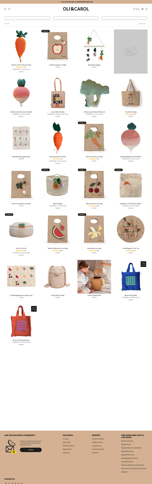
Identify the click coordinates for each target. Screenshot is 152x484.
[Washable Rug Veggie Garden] (21, 138)
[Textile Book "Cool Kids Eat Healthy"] (131, 185)
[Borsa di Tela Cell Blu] (131, 277)
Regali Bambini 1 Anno (127, 455)
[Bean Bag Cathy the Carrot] (58, 138)
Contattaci (95, 452)
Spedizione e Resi (97, 442)
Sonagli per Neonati (127, 461)
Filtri (7, 23)
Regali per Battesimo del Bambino (131, 448)
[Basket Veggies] (58, 185)
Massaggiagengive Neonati (129, 458)
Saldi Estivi (124, 472)
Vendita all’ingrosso (69, 446)
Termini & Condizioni (98, 439)
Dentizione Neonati (127, 441)
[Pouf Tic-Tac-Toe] (21, 230)
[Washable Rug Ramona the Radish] (131, 138)
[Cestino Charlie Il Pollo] (94, 277)
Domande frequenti (98, 449)
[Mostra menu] (5, 9)
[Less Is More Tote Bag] (58, 93)
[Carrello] (147, 9)
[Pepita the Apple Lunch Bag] (58, 46)
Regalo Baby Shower (127, 451)
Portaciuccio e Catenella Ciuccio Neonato (133, 468)
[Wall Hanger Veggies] (94, 46)
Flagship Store (67, 449)
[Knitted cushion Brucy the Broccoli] (94, 93)
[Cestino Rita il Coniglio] (58, 277)
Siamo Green (67, 442)
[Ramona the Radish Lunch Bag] (21, 185)
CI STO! (30, 450)
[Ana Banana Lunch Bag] (94, 230)
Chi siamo (66, 439)
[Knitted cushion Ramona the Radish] (21, 93)
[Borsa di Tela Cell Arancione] (21, 321)
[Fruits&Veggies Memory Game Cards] (21, 277)
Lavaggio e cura (96, 446)
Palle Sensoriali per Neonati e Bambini (132, 465)
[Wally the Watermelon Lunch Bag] (58, 230)
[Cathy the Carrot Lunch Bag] (94, 138)
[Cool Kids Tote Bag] (131, 93)
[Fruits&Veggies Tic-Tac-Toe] (131, 230)
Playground (66, 452)
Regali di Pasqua (126, 444)
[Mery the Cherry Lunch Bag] (94, 185)
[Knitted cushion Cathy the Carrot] (21, 46)
